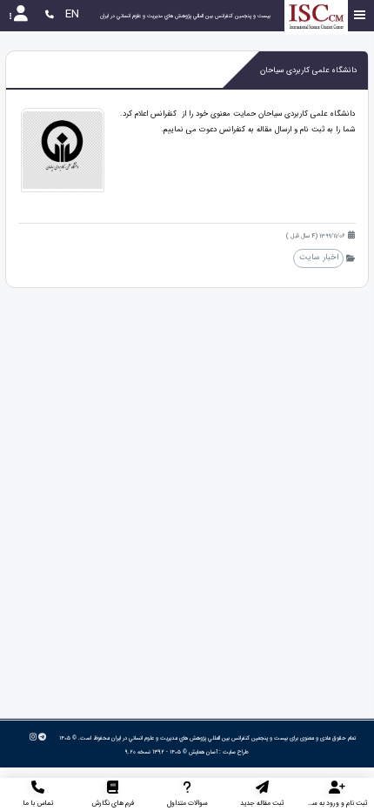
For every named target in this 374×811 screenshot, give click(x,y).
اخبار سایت (318, 257)
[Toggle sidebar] (360, 15)
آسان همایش (203, 751)
